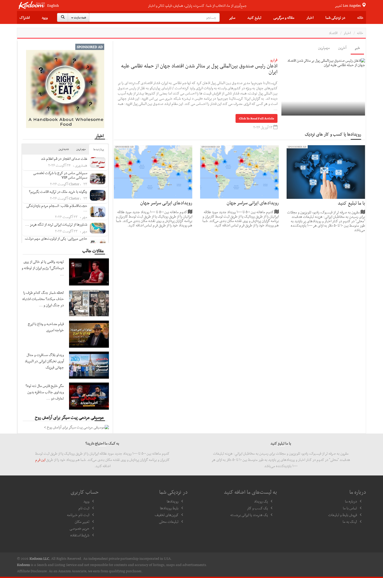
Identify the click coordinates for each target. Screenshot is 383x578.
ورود (45, 17)
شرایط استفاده (79, 535)
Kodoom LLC (39, 558)
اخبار (309, 17)
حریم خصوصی (79, 528)
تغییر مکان (82, 521)
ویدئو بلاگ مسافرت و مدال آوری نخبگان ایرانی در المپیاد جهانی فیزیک (44, 361)
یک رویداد (261, 501)
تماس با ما (350, 508)
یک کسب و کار (257, 508)
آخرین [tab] (342, 48)
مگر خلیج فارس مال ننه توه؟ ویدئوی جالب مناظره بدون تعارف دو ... (45, 392)
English (53, 5)
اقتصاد (333, 33)
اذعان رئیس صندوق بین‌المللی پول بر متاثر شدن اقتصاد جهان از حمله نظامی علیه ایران (199, 68)
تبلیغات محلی (168, 521)
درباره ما (351, 501)
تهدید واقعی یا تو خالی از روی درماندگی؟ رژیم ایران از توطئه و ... (43, 267)
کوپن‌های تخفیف (166, 515)
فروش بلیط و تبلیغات (342, 515)
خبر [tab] (357, 48)
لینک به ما (350, 521)
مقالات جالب (93, 250)
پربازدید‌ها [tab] (98, 149)
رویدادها (172, 501)
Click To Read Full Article (256, 118)
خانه (360, 17)
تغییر (348, 5)
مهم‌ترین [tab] (324, 48)
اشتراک (25, 17)
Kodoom (23, 565)
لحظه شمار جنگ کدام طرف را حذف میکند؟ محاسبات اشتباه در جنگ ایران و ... (43, 298)
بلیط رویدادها (169, 508)
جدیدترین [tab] (64, 149)
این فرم (40, 459)
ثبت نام (83, 508)
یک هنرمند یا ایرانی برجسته (249, 515)
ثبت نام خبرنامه (78, 515)
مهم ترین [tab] (81, 149)
